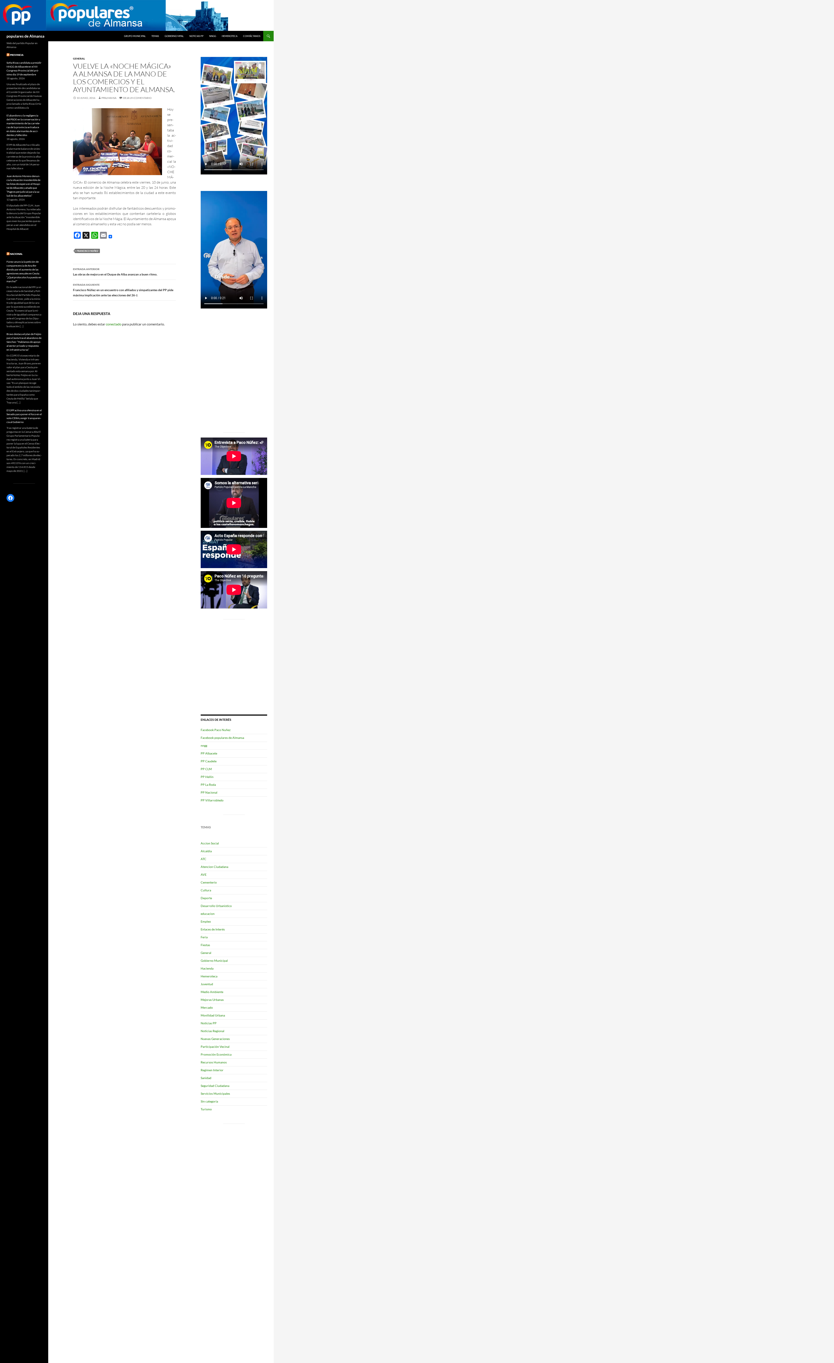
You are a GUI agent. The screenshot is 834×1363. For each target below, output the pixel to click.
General (79, 58)
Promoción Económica (216, 1054)
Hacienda (207, 968)
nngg (212, 36)
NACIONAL (16, 253)
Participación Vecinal (215, 1046)
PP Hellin (207, 777)
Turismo (206, 1109)
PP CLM (206, 769)
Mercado (207, 1007)
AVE (204, 874)
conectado (113, 324)
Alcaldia (206, 851)
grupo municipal (135, 36)
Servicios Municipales (215, 1093)
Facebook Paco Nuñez (215, 730)
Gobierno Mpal (174, 36)
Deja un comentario (137, 97)
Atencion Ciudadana (214, 867)
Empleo (206, 921)
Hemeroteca (229, 36)
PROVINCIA (16, 54)
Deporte (206, 898)
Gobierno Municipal (214, 960)
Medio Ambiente (212, 992)
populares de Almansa (25, 36)
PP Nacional (209, 792)
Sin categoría (209, 1101)
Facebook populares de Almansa (222, 738)
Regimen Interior (212, 1070)
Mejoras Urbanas (212, 1000)
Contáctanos (251, 36)
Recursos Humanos (214, 1062)
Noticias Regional (212, 1031)
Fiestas (205, 945)
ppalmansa (108, 97)
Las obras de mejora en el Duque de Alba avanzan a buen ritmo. (115, 271)
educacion (208, 913)
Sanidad (206, 1078)
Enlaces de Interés (213, 929)
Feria (204, 937)
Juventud (207, 984)
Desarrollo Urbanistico (216, 906)
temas (155, 36)
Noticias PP (196, 36)
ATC (203, 859)
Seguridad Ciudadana (215, 1086)
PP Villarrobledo (212, 800)
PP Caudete (209, 761)
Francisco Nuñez (87, 250)
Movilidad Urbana (213, 1015)
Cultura (206, 890)
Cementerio (209, 882)
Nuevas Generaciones (215, 1039)
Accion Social (210, 843)
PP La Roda (208, 784)
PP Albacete (209, 753)
